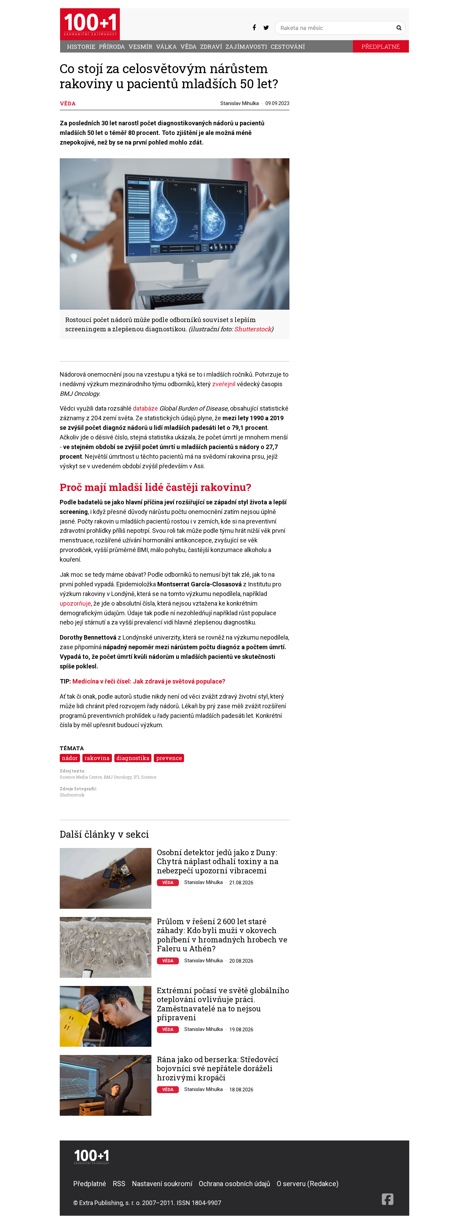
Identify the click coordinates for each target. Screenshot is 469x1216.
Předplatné (381, 46)
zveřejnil (224, 384)
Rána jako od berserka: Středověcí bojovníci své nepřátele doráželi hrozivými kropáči (217, 1068)
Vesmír (140, 46)
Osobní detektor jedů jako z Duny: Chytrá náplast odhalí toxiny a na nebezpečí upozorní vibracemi (217, 861)
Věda (188, 46)
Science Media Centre (81, 777)
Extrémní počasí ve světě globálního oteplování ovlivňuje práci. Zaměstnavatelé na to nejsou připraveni (223, 1004)
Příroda (112, 46)
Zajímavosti (246, 46)
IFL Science (145, 777)
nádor (70, 757)
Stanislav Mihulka (239, 103)
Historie (81, 46)
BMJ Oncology (117, 777)
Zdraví (211, 46)
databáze (145, 408)
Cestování (288, 46)
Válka (166, 46)
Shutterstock (72, 795)
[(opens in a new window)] (254, 27)
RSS (119, 1184)
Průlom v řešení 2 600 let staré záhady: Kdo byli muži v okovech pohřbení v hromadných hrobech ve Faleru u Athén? (222, 935)
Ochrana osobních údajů (234, 1184)
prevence (169, 757)
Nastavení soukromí (162, 1184)
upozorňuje (75, 603)
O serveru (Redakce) (308, 1184)
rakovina (97, 757)
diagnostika (132, 757)
